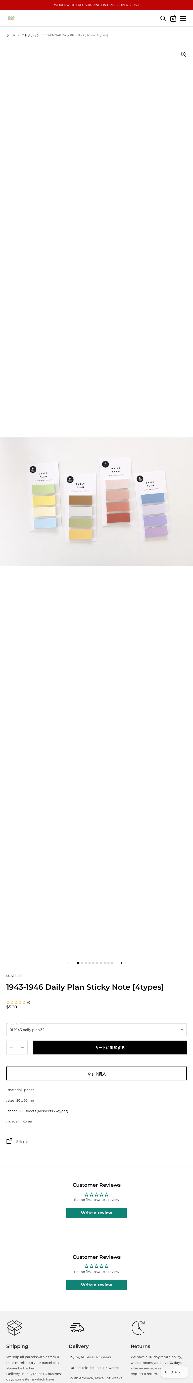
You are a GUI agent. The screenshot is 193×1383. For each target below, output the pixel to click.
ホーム (10, 35)
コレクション (31, 35)
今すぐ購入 (96, 1073)
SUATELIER (15, 976)
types (13, 1024)
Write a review (96, 1212)
